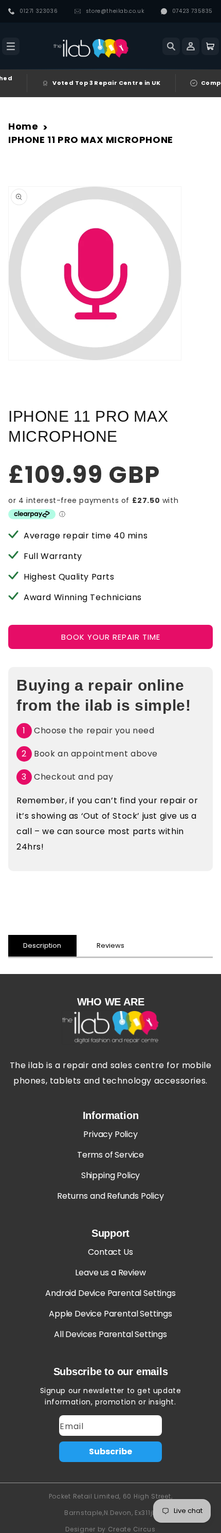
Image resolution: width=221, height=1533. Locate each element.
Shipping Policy (110, 1175)
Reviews (110, 945)
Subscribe (110, 1451)
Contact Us (110, 1252)
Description (42, 945)
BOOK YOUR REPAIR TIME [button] (110, 637)
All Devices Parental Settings (110, 1334)
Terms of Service (110, 1155)
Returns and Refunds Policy (110, 1196)
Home (23, 126)
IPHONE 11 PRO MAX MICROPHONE (90, 139)
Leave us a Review (110, 1272)
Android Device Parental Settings (110, 1293)
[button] (11, 46)
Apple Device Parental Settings (110, 1314)
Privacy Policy (110, 1134)
